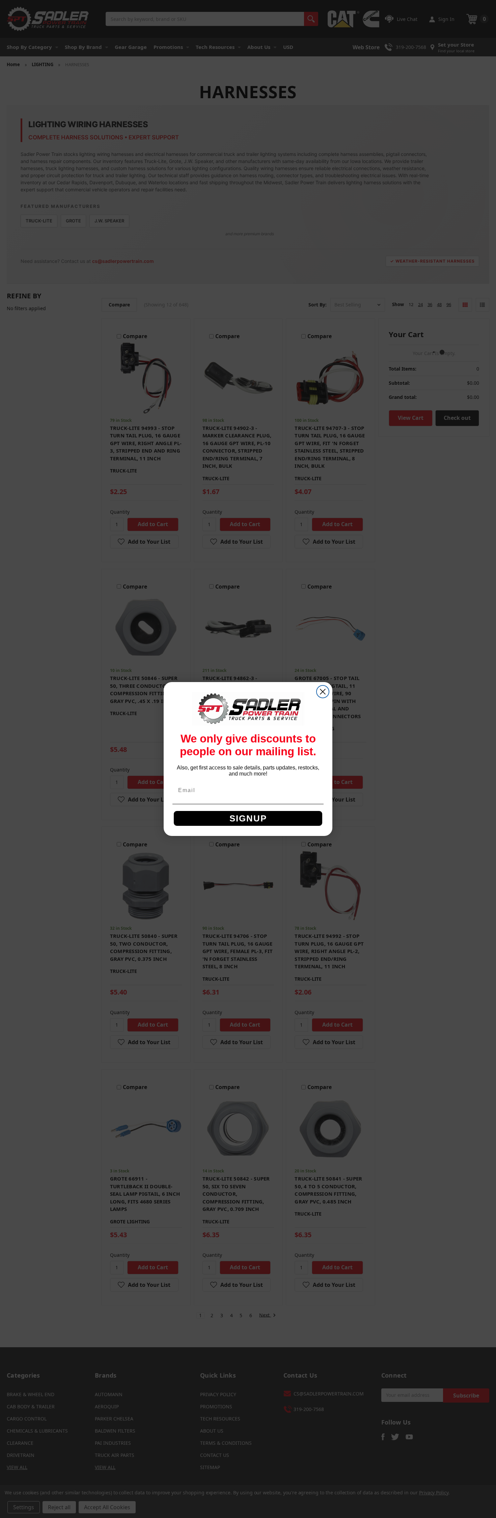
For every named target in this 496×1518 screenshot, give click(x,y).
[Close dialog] (322, 691)
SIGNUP (248, 818)
